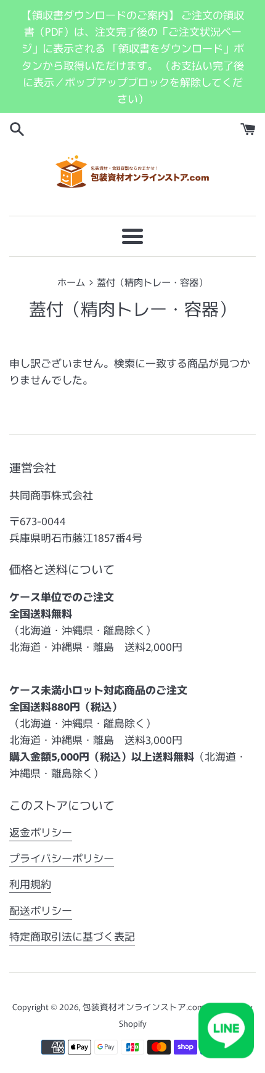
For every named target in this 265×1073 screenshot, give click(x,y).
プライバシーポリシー (61, 857)
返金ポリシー (40, 831)
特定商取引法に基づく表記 (72, 936)
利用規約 (30, 883)
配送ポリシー (40, 910)
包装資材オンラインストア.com (144, 1006)
